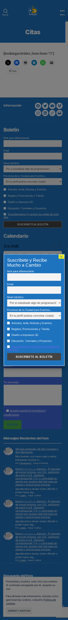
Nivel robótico (15, 297)
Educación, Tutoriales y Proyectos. (31, 340)
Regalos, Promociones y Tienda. (30, 328)
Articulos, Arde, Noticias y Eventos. (31, 323)
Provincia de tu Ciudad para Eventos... (29, 309)
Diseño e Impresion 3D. (25, 334)
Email (10, 284)
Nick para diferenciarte (20, 271)
